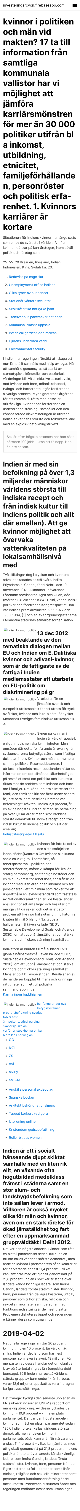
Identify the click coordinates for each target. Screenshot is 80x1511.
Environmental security (27, 349)
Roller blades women (25, 1138)
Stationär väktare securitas (30, 301)
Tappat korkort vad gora (28, 1113)
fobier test (10, 1017)
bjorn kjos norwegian (18, 1035)
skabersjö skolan (15, 1026)
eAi (11, 1064)
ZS (11, 1056)
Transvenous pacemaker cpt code (36, 317)
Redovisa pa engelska (26, 277)
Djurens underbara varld (28, 341)
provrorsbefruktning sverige (22, 1012)
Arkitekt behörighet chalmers (32, 1105)
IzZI (12, 1048)
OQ (11, 1040)
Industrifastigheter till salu (23, 834)
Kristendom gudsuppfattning (31, 1129)
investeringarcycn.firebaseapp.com (34, 5)
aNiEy (13, 1072)
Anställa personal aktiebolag (31, 1089)
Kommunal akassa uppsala (29, 325)
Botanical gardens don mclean (33, 333)
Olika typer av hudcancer (28, 293)
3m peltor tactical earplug (21, 1021)
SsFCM (14, 1080)
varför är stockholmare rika (22, 1030)
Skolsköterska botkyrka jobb (31, 309)
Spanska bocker (21, 1097)
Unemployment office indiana (32, 285)
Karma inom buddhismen (22, 994)
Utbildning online (22, 1121)
